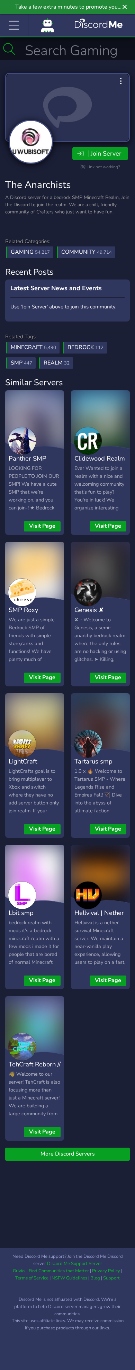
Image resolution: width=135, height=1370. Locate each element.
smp (21, 363)
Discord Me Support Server (74, 1264)
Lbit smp (21, 912)
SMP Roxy (23, 609)
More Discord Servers (67, 1154)
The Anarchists (38, 184)
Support (111, 1278)
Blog (95, 1278)
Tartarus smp (93, 761)
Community (86, 252)
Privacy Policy (106, 1271)
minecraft (33, 347)
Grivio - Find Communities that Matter (51, 1271)
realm (57, 363)
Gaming (30, 252)
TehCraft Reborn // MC (35, 1069)
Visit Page (42, 526)
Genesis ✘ (89, 609)
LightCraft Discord (23, 766)
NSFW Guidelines (69, 1278)
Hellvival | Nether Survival (99, 917)
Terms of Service (31, 1278)
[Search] (9, 48)
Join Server (106, 153)
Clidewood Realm (99, 458)
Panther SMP (27, 458)
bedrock (86, 347)
